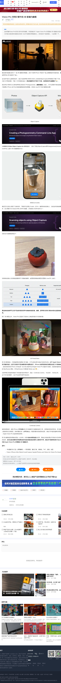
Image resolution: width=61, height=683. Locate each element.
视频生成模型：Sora (30, 617)
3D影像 (14, 490)
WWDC (34, 490)
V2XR (6, 19)
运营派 (10, 677)
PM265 (6, 674)
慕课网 (50, 674)
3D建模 (6, 490)
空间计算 (42, 490)
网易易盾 (32, 674)
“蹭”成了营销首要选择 (44, 514)
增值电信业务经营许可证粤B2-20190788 (30, 680)
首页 (8, 2)
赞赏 (22, 469)
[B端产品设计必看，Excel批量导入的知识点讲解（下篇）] (28, 532)
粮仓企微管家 (15, 677)
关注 (12, 19)
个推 (35, 674)
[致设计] (30, 656)
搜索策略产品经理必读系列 (9, 636)
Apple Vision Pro (24, 490)
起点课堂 (17, 674)
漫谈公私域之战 (8, 514)
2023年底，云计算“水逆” (54, 582)
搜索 (40, 2)
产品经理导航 (11, 674)
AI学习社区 (46, 674)
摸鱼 (29, 2)
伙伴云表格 (26, 674)
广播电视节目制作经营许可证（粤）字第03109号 (10, 680)
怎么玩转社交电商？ (52, 617)
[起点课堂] (30, 653)
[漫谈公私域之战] (28, 517)
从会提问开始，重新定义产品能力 (13, 522)
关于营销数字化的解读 (8, 617)
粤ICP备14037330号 (19, 678)
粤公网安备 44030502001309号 (31, 678)
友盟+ (38, 674)
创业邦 (41, 674)
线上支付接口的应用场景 (45, 529)
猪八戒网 (21, 674)
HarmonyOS (35, 2)
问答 (21, 2)
